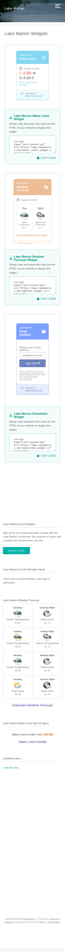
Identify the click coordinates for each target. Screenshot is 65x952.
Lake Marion (14, 8)
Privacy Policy (54, 922)
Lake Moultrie (11, 767)
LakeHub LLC (30, 919)
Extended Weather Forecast (32, 705)
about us (54, 919)
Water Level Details (33, 742)
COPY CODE (48, 157)
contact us (9, 922)
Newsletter (16, 551)
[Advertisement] (32, 490)
